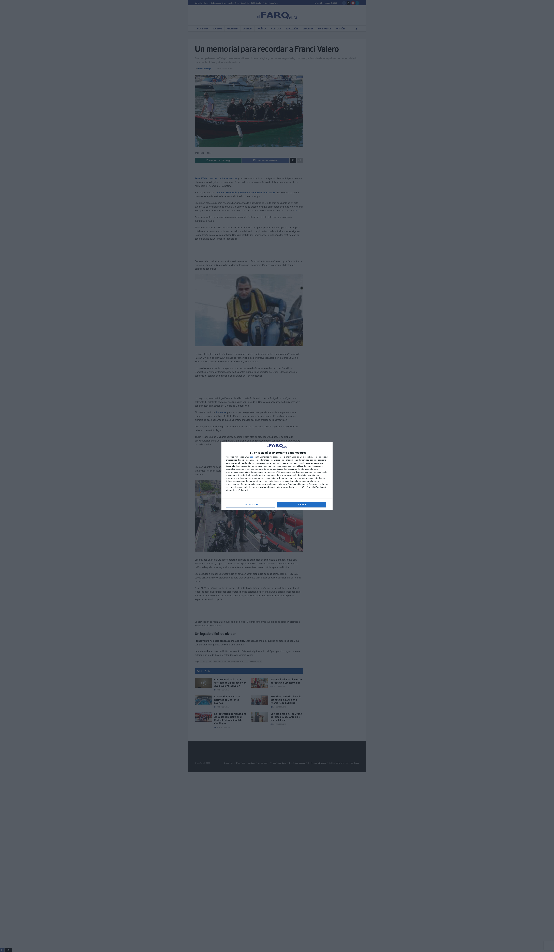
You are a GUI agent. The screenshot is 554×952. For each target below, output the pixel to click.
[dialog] (277, 476)
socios (253, 457)
